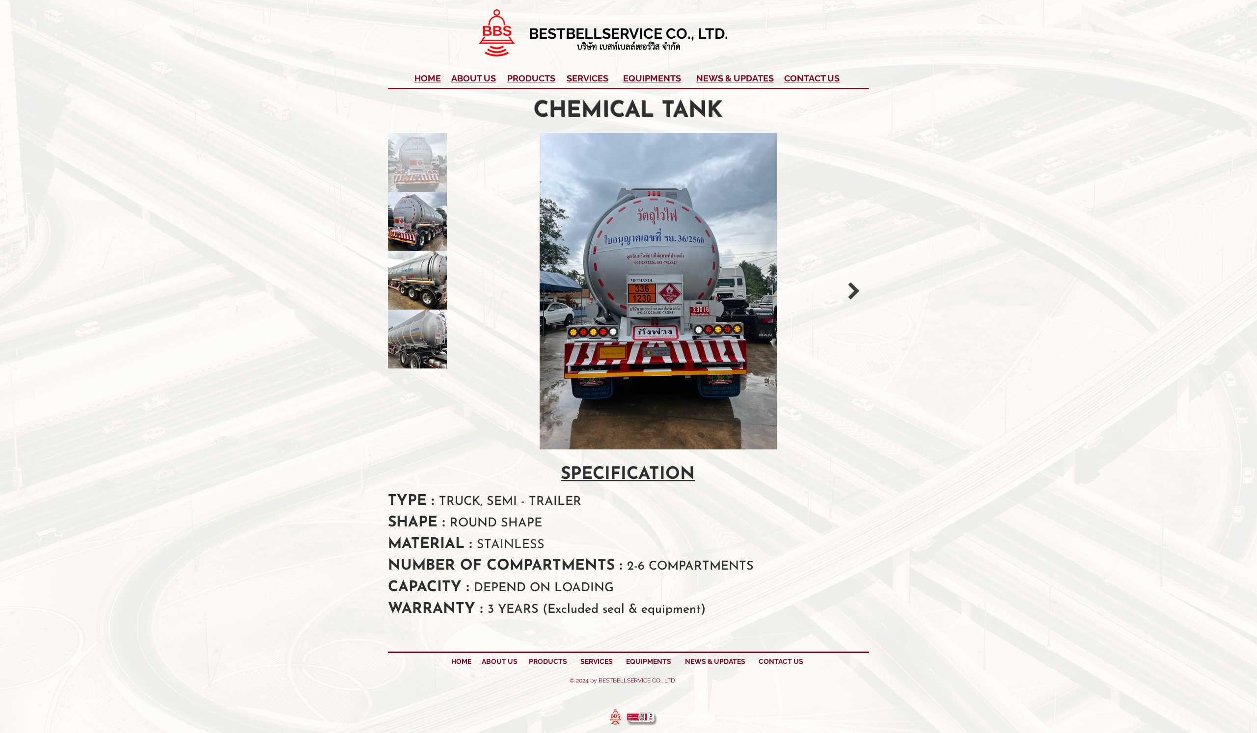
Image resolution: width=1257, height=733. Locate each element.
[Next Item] (853, 291)
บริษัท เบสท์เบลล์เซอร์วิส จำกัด (629, 47)
